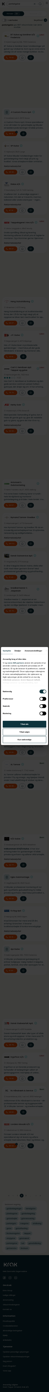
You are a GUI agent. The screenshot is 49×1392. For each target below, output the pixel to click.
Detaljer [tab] (18, 651)
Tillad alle (24, 724)
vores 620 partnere (15, 663)
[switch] (42, 699)
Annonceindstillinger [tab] (33, 651)
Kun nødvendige (24, 740)
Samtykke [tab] (7, 651)
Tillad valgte (24, 732)
